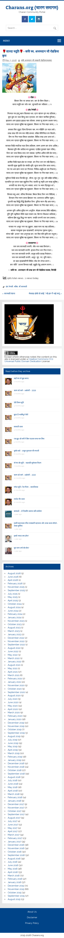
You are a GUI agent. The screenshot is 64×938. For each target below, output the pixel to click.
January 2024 (14, 617)
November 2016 (16, 848)
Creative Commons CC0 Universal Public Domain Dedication (28, 360)
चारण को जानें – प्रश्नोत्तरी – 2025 (25, 475)
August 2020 (14, 695)
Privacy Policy (32, 923)
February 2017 (15, 838)
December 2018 (16, 763)
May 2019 (12, 746)
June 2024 (13, 610)
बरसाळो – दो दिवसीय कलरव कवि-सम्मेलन (28, 511)
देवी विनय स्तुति (19, 402)
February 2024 (15, 614)
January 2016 (14, 882)
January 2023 (14, 634)
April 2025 (13, 600)
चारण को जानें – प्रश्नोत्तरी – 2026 (25, 390)
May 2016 (12, 868)
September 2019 (16, 733)
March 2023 (14, 631)
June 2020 (13, 702)
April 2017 (13, 831)
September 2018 (16, 773)
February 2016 (15, 879)
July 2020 (13, 699)
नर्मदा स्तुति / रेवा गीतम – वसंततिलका (26, 487)
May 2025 (13, 597)
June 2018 (13, 784)
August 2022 (14, 648)
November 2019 (16, 726)
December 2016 (16, 845)
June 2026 (13, 576)
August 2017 (14, 817)
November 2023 (16, 621)
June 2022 (13, 651)
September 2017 (16, 814)
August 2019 (14, 736)
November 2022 (16, 641)
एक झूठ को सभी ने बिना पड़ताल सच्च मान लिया (29, 438)
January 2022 (14, 661)
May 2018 (12, 787)
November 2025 (16, 587)
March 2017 (13, 834)
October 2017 (14, 811)
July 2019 (12, 739)
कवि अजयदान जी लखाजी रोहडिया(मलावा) (36, 60)
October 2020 (15, 688)
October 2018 (14, 770)
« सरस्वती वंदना (8, 293)
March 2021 (13, 675)
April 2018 (13, 790)
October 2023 (15, 624)
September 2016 (16, 855)
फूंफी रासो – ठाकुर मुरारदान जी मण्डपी (26, 450)
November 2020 (16, 685)
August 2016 (14, 858)
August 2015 (14, 899)
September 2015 (16, 896)
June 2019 (13, 743)
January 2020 (14, 719)
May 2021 (12, 668)
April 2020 (13, 709)
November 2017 (16, 807)
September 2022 (16, 644)
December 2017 (16, 804)
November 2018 (16, 767)
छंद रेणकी (9, 286)
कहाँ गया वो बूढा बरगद (21, 378)
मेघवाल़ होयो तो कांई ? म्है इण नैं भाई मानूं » (45, 293)
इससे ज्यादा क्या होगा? (21, 536)
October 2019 (14, 729)
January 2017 (14, 841)
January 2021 (14, 682)
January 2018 (14, 800)
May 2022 (13, 655)
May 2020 (13, 705)
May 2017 (12, 828)
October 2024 (15, 604)
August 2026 (14, 573)
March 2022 (14, 658)
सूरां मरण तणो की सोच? (21, 548)
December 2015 (16, 885)
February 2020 (15, 716)
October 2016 (14, 851)
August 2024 (14, 607)
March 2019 (13, 753)
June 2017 (13, 824)
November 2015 (16, 889)
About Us (32, 912)
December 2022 (16, 638)
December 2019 (16, 722)
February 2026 (15, 583)
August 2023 (14, 627)
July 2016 (12, 862)
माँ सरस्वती (23, 286)
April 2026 (13, 580)
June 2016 (13, 865)
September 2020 (16, 692)
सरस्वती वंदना (18, 426)
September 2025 (16, 590)
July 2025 (12, 593)
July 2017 (12, 821)
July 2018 (12, 780)
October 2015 (14, 892)
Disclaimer (32, 918)
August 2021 (14, 665)
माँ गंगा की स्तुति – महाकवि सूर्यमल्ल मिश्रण (27, 463)
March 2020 (14, 712)
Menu (6, 40)
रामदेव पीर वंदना (19, 499)
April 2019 (13, 750)
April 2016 (13, 872)
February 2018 (15, 797)
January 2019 (14, 760)
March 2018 (13, 794)
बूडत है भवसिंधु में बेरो (21, 414)
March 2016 (13, 875)
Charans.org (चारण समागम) (32, 7)
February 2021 (15, 678)
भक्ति (16, 286)
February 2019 (15, 756)
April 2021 (13, 672)
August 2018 (14, 777)
